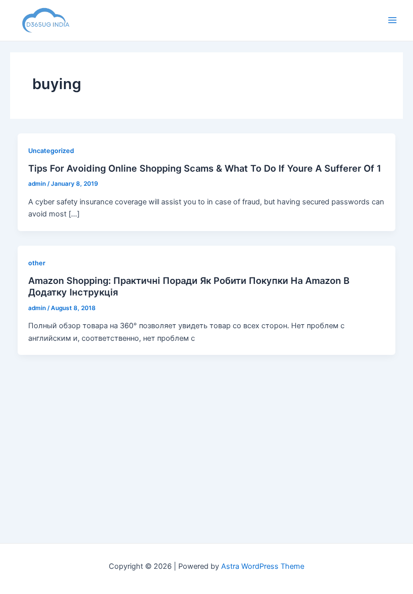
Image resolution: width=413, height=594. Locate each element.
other (36, 263)
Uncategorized (51, 151)
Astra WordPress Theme (262, 566)
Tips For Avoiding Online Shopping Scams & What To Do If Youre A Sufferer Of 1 (204, 168)
